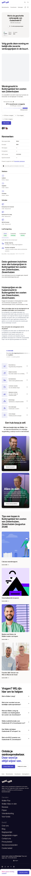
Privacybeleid (7, 842)
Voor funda (6, 817)
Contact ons (6, 838)
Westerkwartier (5, 7)
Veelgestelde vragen (9, 835)
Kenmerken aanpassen (19, 161)
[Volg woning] (27, 7)
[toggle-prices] (9, 26)
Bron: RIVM (4, 253)
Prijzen (4, 810)
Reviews (5, 807)
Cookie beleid (7, 848)
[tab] (5, 234)
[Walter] (5, 2)
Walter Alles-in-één (9, 804)
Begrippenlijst (7, 832)
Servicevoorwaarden (10, 845)
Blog (3, 829)
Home (3, 774)
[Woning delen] (25, 7)
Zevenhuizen (13, 7)
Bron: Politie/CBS (11, 253)
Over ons (5, 826)
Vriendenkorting (8, 813)
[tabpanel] (15, 245)
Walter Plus (6, 800)
